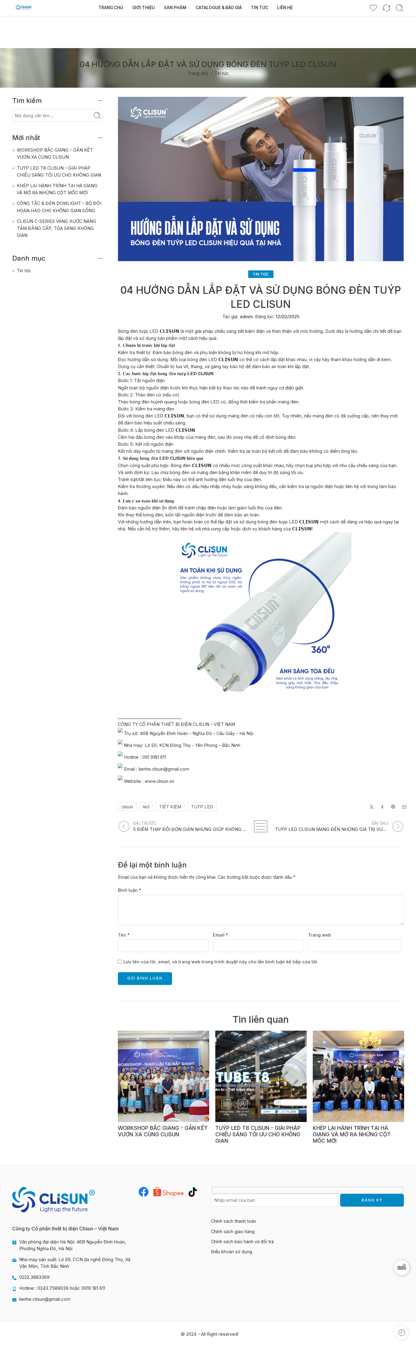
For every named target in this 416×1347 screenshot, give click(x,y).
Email (220, 934)
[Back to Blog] (260, 826)
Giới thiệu (143, 7)
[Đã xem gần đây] (401, 1332)
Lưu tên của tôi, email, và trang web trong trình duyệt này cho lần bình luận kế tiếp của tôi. (220, 961)
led (146, 806)
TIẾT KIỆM (170, 806)
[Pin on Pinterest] (393, 806)
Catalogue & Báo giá (219, 7)
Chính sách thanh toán (233, 1221)
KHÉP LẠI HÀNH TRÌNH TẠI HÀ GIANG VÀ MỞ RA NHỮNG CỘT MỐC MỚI (352, 1134)
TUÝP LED (202, 806)
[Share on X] (371, 807)
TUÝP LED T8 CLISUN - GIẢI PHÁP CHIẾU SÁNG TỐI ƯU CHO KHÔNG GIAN (258, 1134)
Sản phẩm (175, 7)
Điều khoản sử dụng (231, 1251)
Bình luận (129, 890)
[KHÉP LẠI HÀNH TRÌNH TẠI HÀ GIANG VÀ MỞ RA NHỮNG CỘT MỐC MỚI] (358, 1076)
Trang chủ (110, 7)
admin (246, 316)
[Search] (399, 8)
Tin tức (259, 7)
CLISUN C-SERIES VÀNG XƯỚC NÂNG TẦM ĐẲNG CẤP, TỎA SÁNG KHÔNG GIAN (56, 228)
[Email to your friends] (404, 807)
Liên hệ (285, 7)
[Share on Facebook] (382, 807)
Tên (124, 934)
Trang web (319, 934)
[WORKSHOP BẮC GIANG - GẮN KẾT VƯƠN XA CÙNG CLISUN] (163, 1076)
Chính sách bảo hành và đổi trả (242, 1241)
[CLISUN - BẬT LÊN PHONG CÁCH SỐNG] (24, 8)
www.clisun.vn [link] (159, 780)
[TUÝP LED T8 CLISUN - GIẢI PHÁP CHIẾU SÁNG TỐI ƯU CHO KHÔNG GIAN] (261, 1076)
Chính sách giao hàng (233, 1231)
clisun (127, 806)
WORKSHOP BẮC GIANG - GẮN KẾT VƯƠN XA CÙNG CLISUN (163, 1131)
